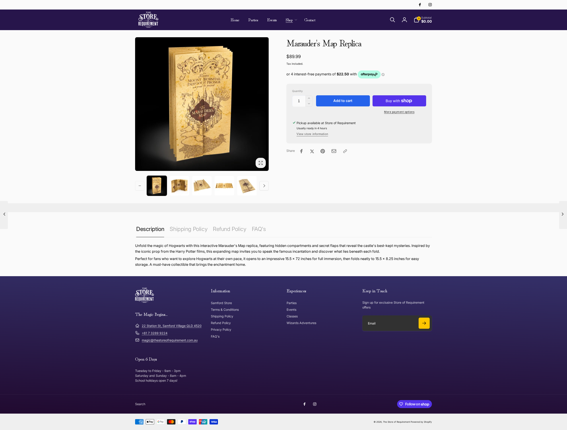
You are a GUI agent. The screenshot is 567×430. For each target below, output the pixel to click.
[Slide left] (139, 185)
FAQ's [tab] (259, 228)
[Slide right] (264, 185)
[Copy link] (345, 151)
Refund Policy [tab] (229, 228)
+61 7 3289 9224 (154, 333)
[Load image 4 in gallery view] (224, 185)
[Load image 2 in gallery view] (179, 185)
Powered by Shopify (421, 421)
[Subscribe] (424, 323)
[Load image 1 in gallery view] (157, 185)
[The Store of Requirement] (144, 301)
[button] (290, 20)
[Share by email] (334, 151)
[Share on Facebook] (301, 151)
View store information (312, 134)
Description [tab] (150, 228)
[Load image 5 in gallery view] (247, 185)
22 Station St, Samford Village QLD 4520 (172, 326)
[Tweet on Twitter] (312, 151)
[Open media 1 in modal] (202, 104)
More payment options (399, 111)
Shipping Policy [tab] (188, 228)
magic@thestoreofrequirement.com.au (170, 340)
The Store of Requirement (396, 421)
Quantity (297, 91)
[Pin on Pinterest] (322, 151)
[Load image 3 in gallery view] (202, 185)
